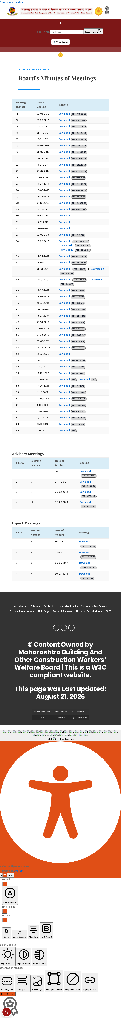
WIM (108, 611)
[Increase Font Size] (4, 875)
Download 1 (65, 241)
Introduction (21, 606)
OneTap (18, 871)
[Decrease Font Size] (4, 884)
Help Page (44, 611)
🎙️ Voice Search (60, 42)
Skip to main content (12, 2)
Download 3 (67, 250)
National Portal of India (89, 611)
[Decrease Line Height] (4, 920)
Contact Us (50, 606)
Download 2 (67, 245)
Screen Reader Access (22, 611)
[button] (10, 895)
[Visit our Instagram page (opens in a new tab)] (71, 628)
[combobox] (6, 1012)
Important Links (68, 606)
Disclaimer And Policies (94, 606)
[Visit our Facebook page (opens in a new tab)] (56, 628)
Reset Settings (7, 994)
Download (64, 114)
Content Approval (63, 611)
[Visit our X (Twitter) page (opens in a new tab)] (64, 628)
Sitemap (36, 606)
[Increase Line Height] (4, 911)
